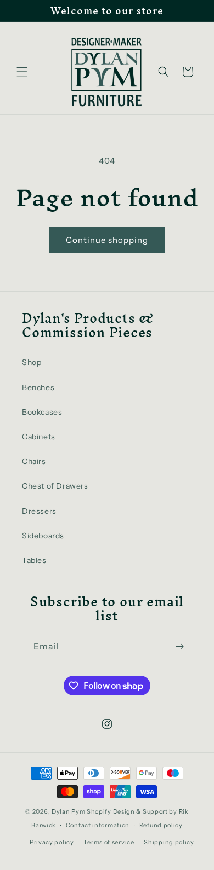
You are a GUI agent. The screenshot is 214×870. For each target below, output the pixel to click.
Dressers (39, 511)
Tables (34, 560)
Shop (31, 362)
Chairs (34, 461)
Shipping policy (169, 842)
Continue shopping (107, 240)
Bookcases (42, 412)
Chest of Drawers (55, 486)
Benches (38, 387)
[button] (22, 72)
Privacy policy (52, 842)
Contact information (97, 825)
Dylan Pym (68, 811)
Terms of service (108, 842)
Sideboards (43, 536)
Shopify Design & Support (127, 811)
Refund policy (161, 825)
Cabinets (38, 437)
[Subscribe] (179, 646)
